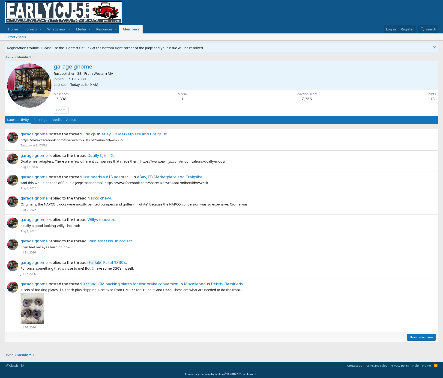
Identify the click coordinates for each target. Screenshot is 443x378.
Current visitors (15, 37)
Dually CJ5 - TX (100, 155)
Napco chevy (99, 198)
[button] (40, 29)
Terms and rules (376, 365)
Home (13, 29)
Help (415, 365)
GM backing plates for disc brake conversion (131, 283)
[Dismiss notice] (434, 47)
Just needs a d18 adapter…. (107, 176)
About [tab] (71, 119)
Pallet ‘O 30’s (107, 262)
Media (81, 29)
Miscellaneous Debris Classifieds (213, 283)
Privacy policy (399, 365)
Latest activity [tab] (18, 119)
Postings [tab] (40, 119)
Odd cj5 (89, 134)
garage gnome (34, 134)
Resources (104, 29)
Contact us (354, 365)
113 (431, 98)
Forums (31, 29)
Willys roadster (100, 219)
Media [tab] (57, 119)
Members (131, 29)
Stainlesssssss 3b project (109, 241)
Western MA (103, 73)
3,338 (61, 98)
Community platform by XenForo (221, 374)
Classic (14, 365)
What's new (56, 29)
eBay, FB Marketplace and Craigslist (134, 134)
